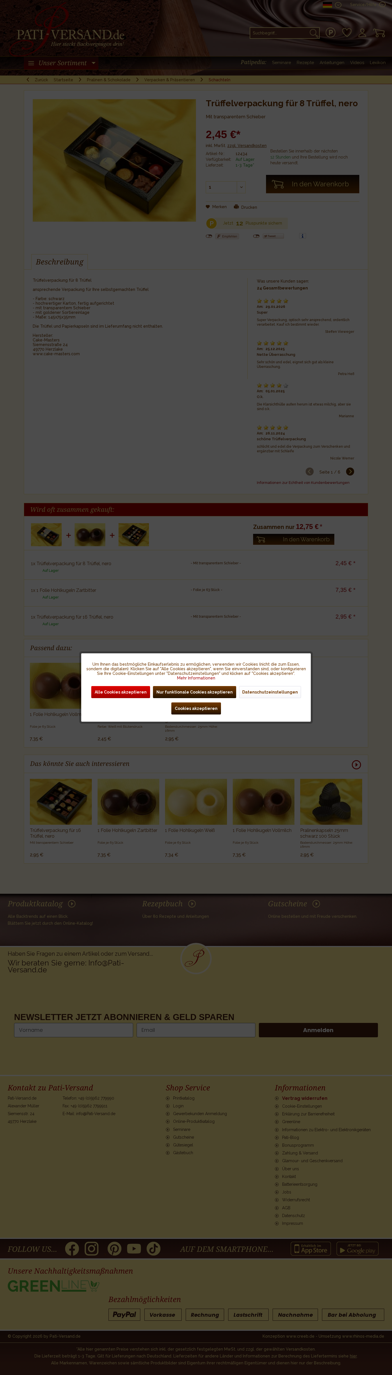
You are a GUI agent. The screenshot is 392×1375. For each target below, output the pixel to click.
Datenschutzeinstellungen (270, 692)
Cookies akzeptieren (196, 708)
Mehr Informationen (196, 678)
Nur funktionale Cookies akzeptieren (194, 692)
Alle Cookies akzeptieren (121, 692)
